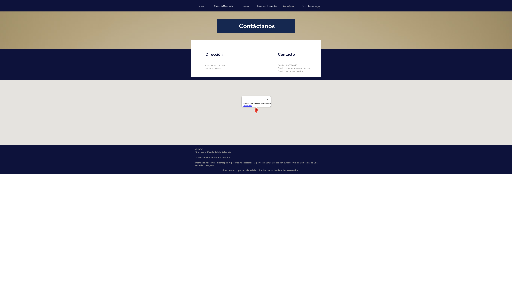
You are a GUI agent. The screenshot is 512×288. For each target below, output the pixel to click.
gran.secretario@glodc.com (298, 68)
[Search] (318, 7)
